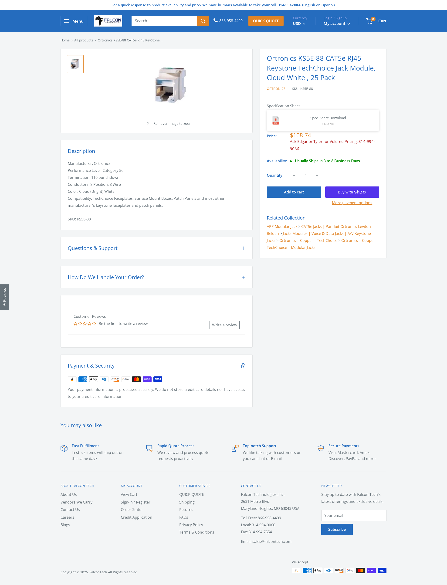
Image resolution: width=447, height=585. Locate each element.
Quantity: (275, 175)
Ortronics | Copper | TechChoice (308, 240)
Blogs (65, 524)
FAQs (183, 517)
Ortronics (276, 88)
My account (335, 23)
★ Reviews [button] (4, 297)
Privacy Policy (191, 524)
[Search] (203, 21)
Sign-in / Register (135, 502)
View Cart (129, 494)
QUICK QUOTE (191, 494)
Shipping (187, 502)
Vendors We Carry (76, 502)
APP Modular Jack (282, 226)
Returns (186, 509)
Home (65, 40)
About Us (69, 494)
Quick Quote (266, 21)
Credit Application (136, 517)
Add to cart (294, 192)
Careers (67, 517)
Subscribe (337, 529)
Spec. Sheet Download (328, 117)
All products (83, 40)
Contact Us (70, 509)
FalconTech (98, 572)
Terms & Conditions (196, 532)
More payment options (352, 202)
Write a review (224, 325)
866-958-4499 (231, 20)
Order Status (132, 509)
